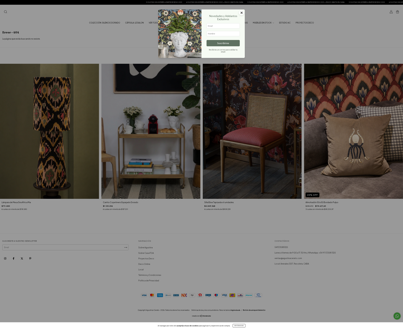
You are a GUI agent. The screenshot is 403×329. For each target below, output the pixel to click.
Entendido (239, 325)
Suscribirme (223, 43)
